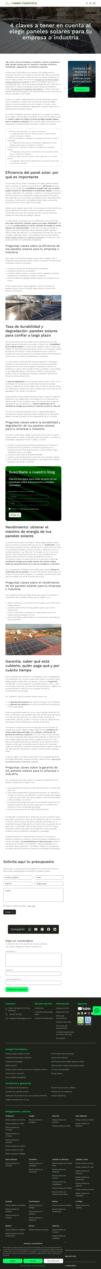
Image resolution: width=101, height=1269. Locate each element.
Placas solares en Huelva (15, 1146)
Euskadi (8, 1201)
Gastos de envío (62, 1012)
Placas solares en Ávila (84, 1163)
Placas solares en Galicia (62, 1205)
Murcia (32, 1226)
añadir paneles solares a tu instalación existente (24, 237)
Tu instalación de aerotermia (16, 1088)
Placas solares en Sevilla (15, 1120)
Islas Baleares (81, 1116)
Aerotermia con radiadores (61, 1092)
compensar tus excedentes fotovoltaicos (27, 89)
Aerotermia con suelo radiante (63, 1088)
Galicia (55, 1201)
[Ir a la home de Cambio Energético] (21, 3)
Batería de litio (11, 1065)
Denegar (33, 1261)
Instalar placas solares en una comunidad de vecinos (26, 1069)
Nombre (9, 970)
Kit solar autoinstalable (60, 1069)
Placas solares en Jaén (14, 1150)
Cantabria (33, 1159)
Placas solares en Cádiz (14, 1124)
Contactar (80, 89)
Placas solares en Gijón (61, 1126)
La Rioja (79, 1201)
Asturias (55, 1116)
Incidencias (39, 1008)
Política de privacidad (38, 1265)
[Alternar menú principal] (94, 3)
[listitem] (29, 929)
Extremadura (34, 1201)
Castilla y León (82, 1159)
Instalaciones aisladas (13, 1062)
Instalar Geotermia (58, 1096)
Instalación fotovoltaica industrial (18, 1058)
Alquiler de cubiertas (59, 1058)
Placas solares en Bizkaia (15, 1205)
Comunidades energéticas (15, 1077)
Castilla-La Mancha (60, 1159)
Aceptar (12, 1261)
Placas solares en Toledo (62, 1188)
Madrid (8, 1226)
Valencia (55, 1226)
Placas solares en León (85, 1167)
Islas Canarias (11, 1159)
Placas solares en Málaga (15, 1154)
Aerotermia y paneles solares (17, 1092)
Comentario (10, 951)
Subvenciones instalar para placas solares (67, 1065)
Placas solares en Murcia (38, 1230)
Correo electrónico (13, 979)
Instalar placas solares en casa (17, 1054)
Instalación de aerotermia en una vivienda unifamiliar (26, 1096)
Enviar (13, 515)
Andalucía (9, 1116)
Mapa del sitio (70, 1256)
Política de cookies (25, 1265)
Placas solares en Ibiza (84, 1120)
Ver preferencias (53, 1261)
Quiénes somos (62, 1008)
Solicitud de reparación (44, 1018)
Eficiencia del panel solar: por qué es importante (26, 131)
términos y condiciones (29, 509)
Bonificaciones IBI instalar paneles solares (67, 1062)
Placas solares (57, 1073)
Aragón (32, 1116)
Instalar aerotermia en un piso (17, 1100)
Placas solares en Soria (85, 1189)
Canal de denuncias (63, 1022)
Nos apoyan (60, 1038)
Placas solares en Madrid (15, 1230)
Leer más (31, 906)
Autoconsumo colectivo (14, 1073)
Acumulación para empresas (62, 1054)
